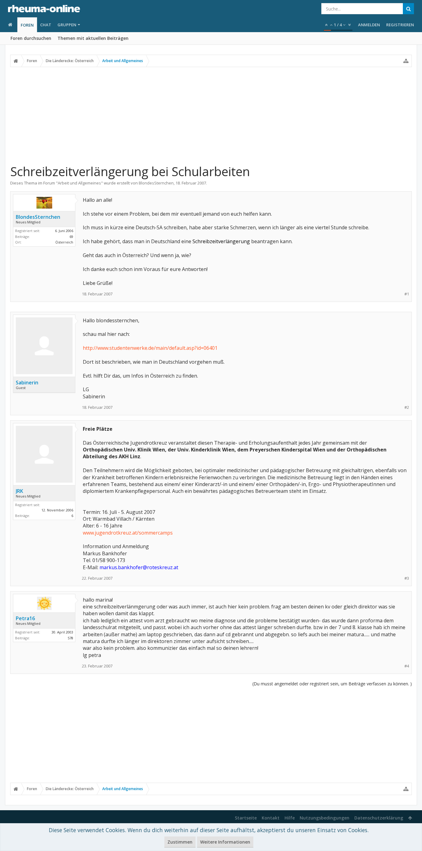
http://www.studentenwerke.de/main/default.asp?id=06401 (150, 348)
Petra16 (25, 618)
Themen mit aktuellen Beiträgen (93, 38)
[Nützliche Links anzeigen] (405, 61)
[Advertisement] (211, 115)
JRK (19, 491)
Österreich (64, 242)
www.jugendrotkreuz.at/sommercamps (128, 532)
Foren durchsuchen (31, 38)
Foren (27, 25)
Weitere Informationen (225, 842)
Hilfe (290, 818)
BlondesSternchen (156, 183)
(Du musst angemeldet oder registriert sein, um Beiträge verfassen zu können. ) (332, 684)
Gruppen (66, 25)
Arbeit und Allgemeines (79, 183)
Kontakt (271, 818)
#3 (406, 578)
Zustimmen (179, 842)
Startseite (246, 818)
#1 (406, 294)
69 (71, 236)
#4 (406, 666)
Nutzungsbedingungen (324, 818)
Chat (45, 25)
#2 (406, 407)
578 (70, 638)
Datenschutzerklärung (378, 818)
